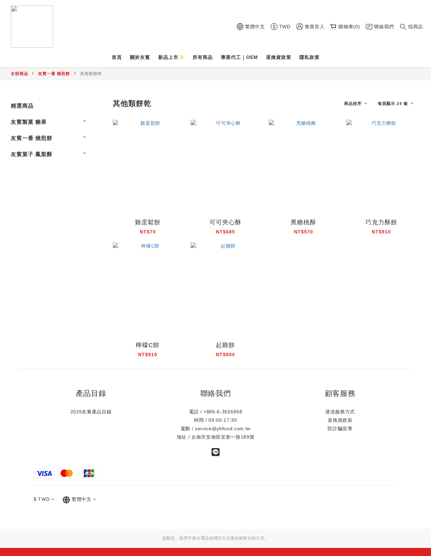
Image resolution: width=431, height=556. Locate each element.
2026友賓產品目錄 (91, 411)
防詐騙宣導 (340, 428)
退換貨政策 (278, 57)
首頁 (117, 57)
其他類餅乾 (91, 73)
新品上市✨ (171, 57)
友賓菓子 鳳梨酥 (32, 154)
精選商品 (22, 106)
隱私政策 (309, 57)
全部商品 (19, 73)
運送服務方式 (340, 411)
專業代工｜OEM (239, 57)
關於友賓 (140, 57)
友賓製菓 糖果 (29, 122)
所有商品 (203, 57)
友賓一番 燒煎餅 (54, 73)
